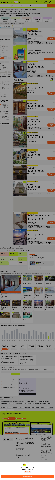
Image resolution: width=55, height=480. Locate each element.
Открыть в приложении (27, 476)
